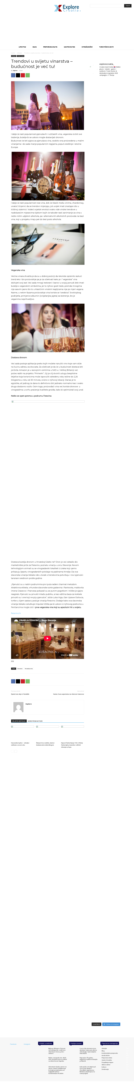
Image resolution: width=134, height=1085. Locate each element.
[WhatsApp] (28, 75)
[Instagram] (31, 708)
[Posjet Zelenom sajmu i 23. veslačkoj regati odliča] (106, 881)
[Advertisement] (67, 28)
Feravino (20, 668)
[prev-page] (12, 751)
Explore (15, 70)
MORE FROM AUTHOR (35, 721)
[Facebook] (13, 75)
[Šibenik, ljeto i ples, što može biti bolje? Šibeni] (117, 177)
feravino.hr (16, 613)
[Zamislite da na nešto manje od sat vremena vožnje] (94, 497)
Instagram (27, 1044)
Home (13, 53)
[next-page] (15, 751)
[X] (18, 75)
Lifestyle (19, 53)
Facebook (13, 1044)
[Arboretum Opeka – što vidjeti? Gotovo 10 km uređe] (106, 596)
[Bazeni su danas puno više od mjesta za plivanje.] (106, 137)
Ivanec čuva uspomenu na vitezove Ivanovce (68, 694)
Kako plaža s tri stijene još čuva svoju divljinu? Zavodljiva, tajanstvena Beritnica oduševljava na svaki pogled (88, 1070)
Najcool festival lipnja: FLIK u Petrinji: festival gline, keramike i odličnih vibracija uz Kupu (72, 745)
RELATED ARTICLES (18, 721)
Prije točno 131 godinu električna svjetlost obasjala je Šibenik (88, 1059)
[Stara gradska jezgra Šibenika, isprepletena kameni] (94, 244)
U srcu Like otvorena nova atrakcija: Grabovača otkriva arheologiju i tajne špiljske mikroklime (88, 1051)
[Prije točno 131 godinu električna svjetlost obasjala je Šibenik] (73, 1060)
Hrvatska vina (29, 668)
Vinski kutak (20, 56)
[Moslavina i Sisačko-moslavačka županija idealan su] (117, 902)
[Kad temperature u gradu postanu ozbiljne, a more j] (94, 896)
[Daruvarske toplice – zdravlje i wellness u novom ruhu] (22, 733)
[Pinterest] (23, 75)
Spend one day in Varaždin (20, 694)
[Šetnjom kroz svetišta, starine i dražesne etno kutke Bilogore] (47, 733)
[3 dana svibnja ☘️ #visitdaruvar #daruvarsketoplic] (117, 417)
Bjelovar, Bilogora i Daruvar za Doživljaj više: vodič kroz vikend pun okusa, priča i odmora (57, 1051)
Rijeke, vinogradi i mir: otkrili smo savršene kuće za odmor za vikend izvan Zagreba (57, 1059)
